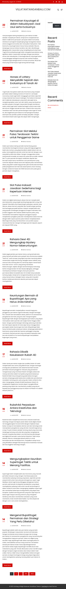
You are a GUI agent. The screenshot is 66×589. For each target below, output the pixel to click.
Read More (7, 69)
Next (32, 574)
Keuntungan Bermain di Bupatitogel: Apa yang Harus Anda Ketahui (24, 299)
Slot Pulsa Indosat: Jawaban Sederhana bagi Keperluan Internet (25, 188)
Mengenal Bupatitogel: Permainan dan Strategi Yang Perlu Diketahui (24, 518)
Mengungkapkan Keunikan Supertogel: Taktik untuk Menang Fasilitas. (26, 462)
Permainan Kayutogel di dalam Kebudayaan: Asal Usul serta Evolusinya (25, 24)
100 (26, 574)
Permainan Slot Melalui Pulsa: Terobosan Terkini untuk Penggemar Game (24, 134)
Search (50, 23)
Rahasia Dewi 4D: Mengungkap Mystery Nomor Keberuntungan (23, 242)
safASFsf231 (15, 31)
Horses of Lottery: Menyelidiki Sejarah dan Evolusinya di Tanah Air (24, 80)
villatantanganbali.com (33, 9)
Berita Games (27, 31)
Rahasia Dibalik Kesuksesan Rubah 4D (23, 353)
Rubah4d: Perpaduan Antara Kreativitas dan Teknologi (23, 408)
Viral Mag (44, 586)
